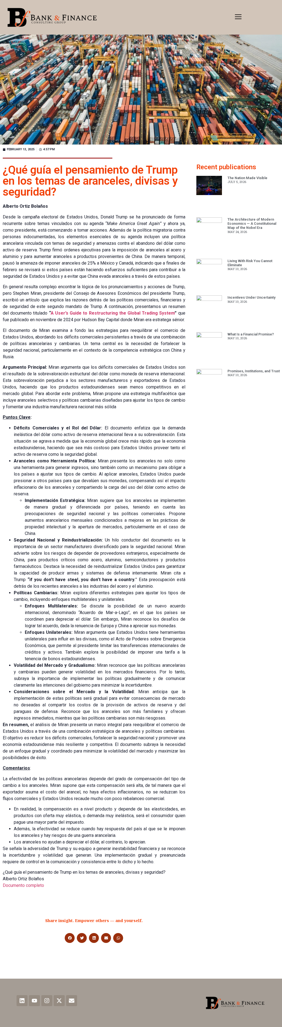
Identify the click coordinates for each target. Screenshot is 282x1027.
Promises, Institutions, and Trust (253, 371)
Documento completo (23, 885)
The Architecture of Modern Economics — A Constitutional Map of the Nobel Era (251, 223)
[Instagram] (46, 1000)
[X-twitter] (59, 1000)
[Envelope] (71, 1000)
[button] (238, 17)
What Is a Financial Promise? (250, 334)
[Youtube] (34, 1000)
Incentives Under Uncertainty (251, 297)
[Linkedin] (22, 1000)
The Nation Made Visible (247, 178)
